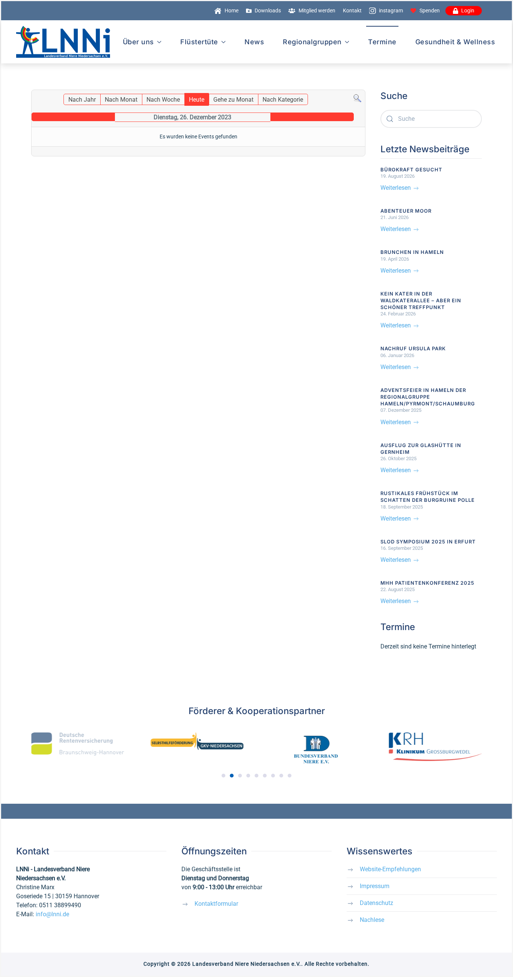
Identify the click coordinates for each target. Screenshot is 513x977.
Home (231, 11)
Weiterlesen (396, 187)
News (254, 42)
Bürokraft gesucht (411, 170)
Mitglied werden (317, 11)
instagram (391, 11)
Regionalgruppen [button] (312, 42)
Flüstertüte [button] (199, 42)
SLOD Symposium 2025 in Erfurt (428, 542)
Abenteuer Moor (406, 211)
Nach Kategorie (283, 99)
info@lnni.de (52, 914)
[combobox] (431, 119)
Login (467, 11)
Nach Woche (163, 99)
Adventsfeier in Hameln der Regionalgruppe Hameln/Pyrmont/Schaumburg (427, 397)
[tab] (223, 775)
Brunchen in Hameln (412, 252)
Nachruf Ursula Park (413, 348)
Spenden (429, 11)
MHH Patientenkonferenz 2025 (427, 583)
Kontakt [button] (352, 11)
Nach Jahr (82, 99)
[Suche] (357, 98)
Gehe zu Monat (233, 99)
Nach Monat (121, 99)
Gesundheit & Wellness (455, 42)
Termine (382, 42)
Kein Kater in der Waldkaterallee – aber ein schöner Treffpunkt (420, 300)
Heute (196, 99)
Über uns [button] (138, 42)
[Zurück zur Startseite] (63, 42)
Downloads (268, 11)
